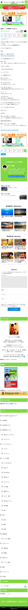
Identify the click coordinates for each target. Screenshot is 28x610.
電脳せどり (6, 491)
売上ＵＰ (6, 467)
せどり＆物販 (5, 458)
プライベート (5, 571)
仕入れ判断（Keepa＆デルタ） (10, 415)
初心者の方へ (7, 472)
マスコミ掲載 (7, 538)
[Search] (25, 586)
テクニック (6, 482)
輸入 (5, 510)
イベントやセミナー (7, 444)
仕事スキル (5, 557)
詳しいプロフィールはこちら (17, 176)
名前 (2, 289)
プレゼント (6, 453)
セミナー (6, 448)
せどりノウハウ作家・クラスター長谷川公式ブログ (14, 2)
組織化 (5, 553)
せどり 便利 (7, 496)
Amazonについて (8, 500)
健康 (3, 567)
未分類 (4, 576)
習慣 (5, 529)
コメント (3, 275)
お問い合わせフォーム (22, 601)
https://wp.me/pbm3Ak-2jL (7, 55)
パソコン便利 (7, 562)
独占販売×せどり (6, 425)
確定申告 (6, 548)
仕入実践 (6, 486)
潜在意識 (3, 154)
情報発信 (4, 534)
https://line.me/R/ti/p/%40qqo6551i (10, 130)
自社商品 (6, 505)
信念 (5, 519)
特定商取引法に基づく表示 (12, 601)
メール (3, 294)
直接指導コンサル (6, 430)
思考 (3, 515)
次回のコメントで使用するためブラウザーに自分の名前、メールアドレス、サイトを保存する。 (13, 305)
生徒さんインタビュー (9, 434)
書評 (5, 524)
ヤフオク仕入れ (7, 463)
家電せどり (6, 477)
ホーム (3, 601)
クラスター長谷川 (19, 31)
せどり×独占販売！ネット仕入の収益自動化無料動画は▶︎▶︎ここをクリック (14, 7)
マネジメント (5, 543)
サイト (2, 298)
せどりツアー (7, 439)
